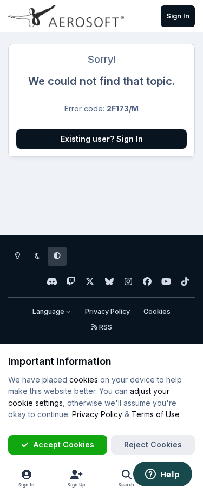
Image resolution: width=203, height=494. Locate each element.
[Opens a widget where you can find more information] (162, 475)
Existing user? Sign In (102, 138)
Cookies (157, 311)
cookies (83, 379)
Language (49, 311)
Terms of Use (156, 414)
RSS (104, 327)
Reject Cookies (153, 444)
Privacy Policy (107, 311)
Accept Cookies (64, 444)
